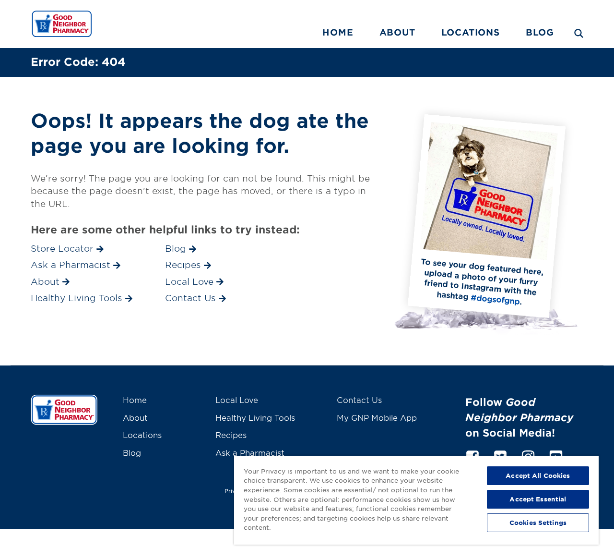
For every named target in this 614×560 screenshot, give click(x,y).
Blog (540, 32)
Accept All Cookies (538, 475)
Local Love (236, 399)
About (397, 32)
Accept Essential (537, 499)
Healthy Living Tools (255, 417)
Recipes (231, 434)
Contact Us (359, 399)
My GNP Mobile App (377, 417)
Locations (470, 32)
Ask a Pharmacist (249, 452)
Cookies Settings (538, 522)
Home (337, 32)
